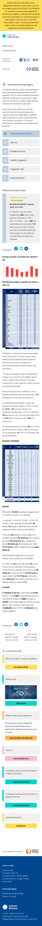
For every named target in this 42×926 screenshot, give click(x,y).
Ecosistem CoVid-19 (10, 873)
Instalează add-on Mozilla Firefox (15, 875)
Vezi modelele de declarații (21, 738)
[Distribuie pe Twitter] (21, 248)
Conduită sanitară (9, 50)
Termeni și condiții (9, 896)
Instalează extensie (21, 781)
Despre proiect (7, 45)
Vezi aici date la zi (21, 758)
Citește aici (21, 825)
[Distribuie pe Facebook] (16, 248)
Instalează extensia (21, 805)
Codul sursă (6, 881)
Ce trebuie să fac (21, 667)
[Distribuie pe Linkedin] (26, 248)
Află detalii (21, 703)
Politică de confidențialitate (12, 893)
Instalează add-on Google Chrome (15, 878)
